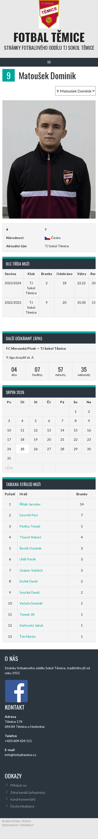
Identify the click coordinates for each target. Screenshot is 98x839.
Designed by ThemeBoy (18, 825)
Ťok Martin (28, 636)
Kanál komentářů (22, 799)
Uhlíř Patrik (28, 559)
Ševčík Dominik (30, 548)
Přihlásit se (18, 785)
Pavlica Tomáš (30, 526)
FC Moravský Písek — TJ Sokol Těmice (36, 348)
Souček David (29, 592)
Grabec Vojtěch (31, 570)
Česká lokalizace (22, 806)
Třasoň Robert (30, 537)
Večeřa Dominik (31, 603)
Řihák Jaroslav (30, 504)
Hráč (23, 494)
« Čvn (9, 468)
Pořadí (10, 494)
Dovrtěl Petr (29, 515)
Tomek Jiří (27, 614)
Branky (81, 494)
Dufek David (29, 581)
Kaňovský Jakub (31, 625)
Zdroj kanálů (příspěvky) (27, 792)
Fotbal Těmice (49, 36)
